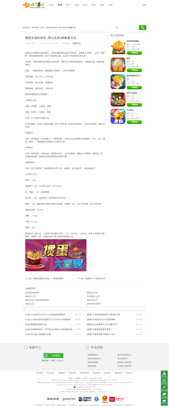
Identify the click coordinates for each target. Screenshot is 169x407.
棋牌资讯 (77, 43)
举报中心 (129, 373)
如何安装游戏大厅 (94, 359)
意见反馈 (96, 373)
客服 (102, 5)
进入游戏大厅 (123, 359)
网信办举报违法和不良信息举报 (77, 389)
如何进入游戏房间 (125, 362)
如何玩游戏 (92, 366)
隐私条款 (118, 373)
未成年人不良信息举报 (67, 392)
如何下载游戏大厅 (125, 355)
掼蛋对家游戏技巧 (94, 304)
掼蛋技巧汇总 (30, 296)
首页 (51, 5)
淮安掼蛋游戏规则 (32, 293)
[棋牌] (103, 314)
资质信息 (107, 373)
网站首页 (35, 27)
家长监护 (72, 373)
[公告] (45, 314)
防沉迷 (164, 376)
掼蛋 (37, 53)
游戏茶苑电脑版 (133, 41)
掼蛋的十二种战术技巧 (95, 278)
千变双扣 (130, 110)
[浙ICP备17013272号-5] (64, 382)
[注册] (144, 5)
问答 (110, 5)
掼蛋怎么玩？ (30, 304)
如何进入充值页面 (125, 366)
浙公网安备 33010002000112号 (86, 387)
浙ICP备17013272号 (92, 382)
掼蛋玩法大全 (92, 293)
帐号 (68, 5)
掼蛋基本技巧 (92, 300)
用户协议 (50, 373)
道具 (93, 5)
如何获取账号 (93, 355)
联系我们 (61, 373)
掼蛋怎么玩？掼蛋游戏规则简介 (37, 300)
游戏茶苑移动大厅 (134, 76)
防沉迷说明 (84, 373)
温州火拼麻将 (132, 93)
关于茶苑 (39, 373)
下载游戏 (134, 53)
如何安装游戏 (93, 362)
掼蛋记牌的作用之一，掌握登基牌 (48, 278)
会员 (85, 5)
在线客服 (56, 355)
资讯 (60, 5)
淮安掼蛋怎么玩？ (94, 296)
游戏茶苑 (34, 5)
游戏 (77, 5)
